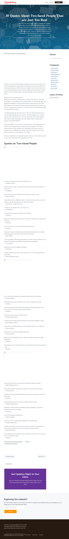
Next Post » (41, 456)
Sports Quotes (54, 88)
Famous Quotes (54, 68)
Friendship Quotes (55, 70)
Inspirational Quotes (55, 74)
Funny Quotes (54, 72)
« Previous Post (9, 456)
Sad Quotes (53, 84)
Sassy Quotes (54, 86)
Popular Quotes (9, 463)
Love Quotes (54, 78)
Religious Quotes (55, 82)
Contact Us (41, 534)
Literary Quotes (54, 76)
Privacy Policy (27, 534)
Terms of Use (34, 534)
